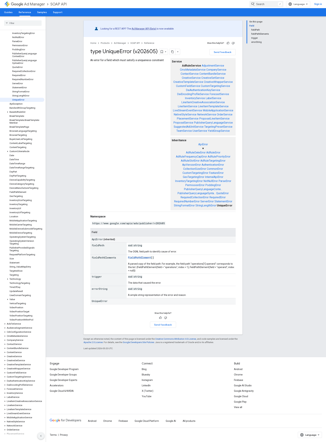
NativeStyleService (185, 114)
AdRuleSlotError (190, 160)
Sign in (318, 4)
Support (57, 12)
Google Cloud (241, 396)
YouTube (146, 396)
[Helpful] (228, 43)
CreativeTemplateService (188, 82)
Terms (53, 435)
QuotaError (222, 193)
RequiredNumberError (187, 201)
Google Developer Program (64, 369)
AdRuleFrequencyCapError (191, 156)
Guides (8, 12)
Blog (144, 369)
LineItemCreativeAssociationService (203, 102)
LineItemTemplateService (213, 106)
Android (238, 369)
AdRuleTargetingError (212, 160)
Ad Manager (34, 4)
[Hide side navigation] (41, 435)
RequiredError (217, 197)
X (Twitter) (147, 391)
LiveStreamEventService (187, 110)
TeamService (184, 130)
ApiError (203, 144)
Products (105, 43)
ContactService (190, 73)
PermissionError (195, 185)
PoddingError (213, 185)
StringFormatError (184, 205)
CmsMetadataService (193, 69)
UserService (200, 130)
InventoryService (195, 98)
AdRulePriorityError (219, 156)
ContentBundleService (212, 73)
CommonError (215, 168)
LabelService (213, 98)
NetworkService (206, 114)
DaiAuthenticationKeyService (203, 90)
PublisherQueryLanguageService (213, 122)
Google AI (171, 421)
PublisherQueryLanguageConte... (203, 189)
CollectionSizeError (194, 168)
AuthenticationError (213, 164)
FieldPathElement (139, 257)
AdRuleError (213, 152)
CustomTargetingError (195, 172)
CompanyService (216, 69)
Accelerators (57, 385)
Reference (25, 12)
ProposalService (183, 122)
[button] (22, 112)
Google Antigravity (244, 391)
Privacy (64, 435)
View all (238, 407)
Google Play (240, 401)
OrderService (224, 114)
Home (93, 43)
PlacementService (187, 118)
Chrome (238, 374)
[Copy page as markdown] (172, 52)
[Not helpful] (233, 43)
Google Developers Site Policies (138, 342)
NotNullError (210, 181)
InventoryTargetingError (189, 181)
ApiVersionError (191, 164)
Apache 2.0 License (93, 342)
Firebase (238, 380)
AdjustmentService (213, 65)
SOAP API (58, 4)
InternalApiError (214, 177)
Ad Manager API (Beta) (144, 28)
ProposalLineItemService (214, 118)
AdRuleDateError (196, 152)
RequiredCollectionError (194, 197)
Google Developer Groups (63, 374)
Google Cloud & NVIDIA (62, 391)
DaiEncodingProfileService (193, 94)
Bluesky (146, 374)
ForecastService (219, 94)
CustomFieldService (188, 86)
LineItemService (187, 106)
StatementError (223, 201)
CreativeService (191, 77)
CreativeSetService (212, 77)
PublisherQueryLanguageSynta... (196, 193)
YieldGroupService (219, 130)
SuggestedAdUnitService (189, 126)
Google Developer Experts (63, 380)
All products (189, 421)
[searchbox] (23, 23)
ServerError (207, 201)
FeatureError (216, 172)
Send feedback (222, 52)
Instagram (147, 380)
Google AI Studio (243, 385)
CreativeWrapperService (218, 82)
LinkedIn (146, 385)
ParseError (225, 181)
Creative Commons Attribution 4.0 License (175, 339)
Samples (42, 12)
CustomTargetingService (215, 86)
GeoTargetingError (193, 177)
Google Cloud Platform (147, 421)
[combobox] (266, 4)
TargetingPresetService (218, 126)
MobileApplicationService (218, 110)
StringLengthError (205, 205)
